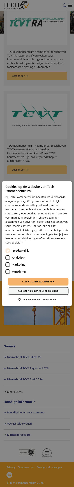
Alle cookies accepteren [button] (38, 281)
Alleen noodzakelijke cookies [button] (38, 290)
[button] (37, 299)
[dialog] (37, 243)
